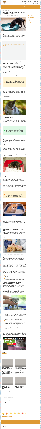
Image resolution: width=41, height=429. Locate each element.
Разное (36, 3)
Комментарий (4, 402)
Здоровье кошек (26, 6)
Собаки (31, 6)
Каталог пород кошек (12, 6)
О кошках (29, 1)
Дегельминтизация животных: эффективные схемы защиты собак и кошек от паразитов (7, 368)
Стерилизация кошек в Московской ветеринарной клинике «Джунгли (20, 386)
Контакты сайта (35, 1)
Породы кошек (5, 6)
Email (11, 398)
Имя (3, 398)
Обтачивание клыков (9, 48)
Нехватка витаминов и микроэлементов (12, 47)
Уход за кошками (19, 6)
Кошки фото (24, 1)
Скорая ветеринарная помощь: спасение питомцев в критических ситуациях (20, 368)
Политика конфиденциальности (28, 3)
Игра (6, 50)
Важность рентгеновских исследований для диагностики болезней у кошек (6, 387)
